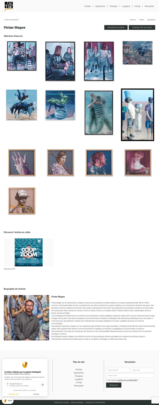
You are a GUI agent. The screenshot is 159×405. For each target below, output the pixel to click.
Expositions (100, 6)
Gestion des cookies (62, 402)
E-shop (137, 6)
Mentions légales (77, 402)
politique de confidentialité (127, 380)
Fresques (113, 6)
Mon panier (149, 6)
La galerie (126, 6)
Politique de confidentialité (95, 402)
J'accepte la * (123, 380)
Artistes (87, 6)
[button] (28, 252)
